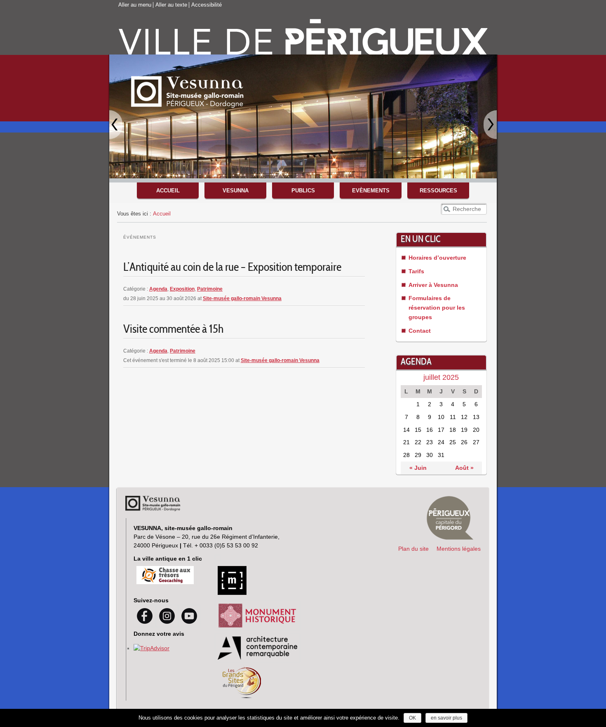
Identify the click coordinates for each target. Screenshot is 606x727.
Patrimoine (210, 289)
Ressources (438, 190)
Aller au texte (171, 5)
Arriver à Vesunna (433, 285)
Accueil (168, 190)
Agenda (158, 289)
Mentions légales (459, 548)
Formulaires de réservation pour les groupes (437, 307)
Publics (303, 190)
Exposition (182, 289)
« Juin (418, 467)
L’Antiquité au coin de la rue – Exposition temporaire (232, 268)
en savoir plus (446, 718)
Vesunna (236, 190)
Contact (420, 330)
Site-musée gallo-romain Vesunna (242, 298)
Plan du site (413, 548)
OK (412, 718)
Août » (464, 467)
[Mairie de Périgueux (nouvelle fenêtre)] (450, 518)
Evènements (371, 190)
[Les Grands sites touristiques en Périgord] (242, 696)
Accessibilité (206, 5)
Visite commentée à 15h (173, 330)
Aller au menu (134, 5)
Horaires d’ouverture (437, 257)
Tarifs (416, 271)
